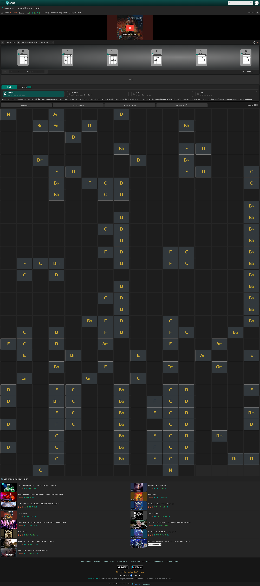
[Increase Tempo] (18, 42)
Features (97, 561)
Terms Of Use (109, 561)
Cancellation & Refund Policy (140, 561)
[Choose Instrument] (46, 71)
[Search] (251, 3)
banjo (34, 72)
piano (13, 72)
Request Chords (154, 544)
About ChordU (86, 561)
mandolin (27, 72)
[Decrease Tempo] (2, 42)
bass (41, 72)
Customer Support (172, 561)
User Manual (158, 561)
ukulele (20, 72)
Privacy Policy (122, 561)
